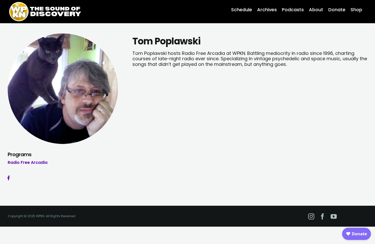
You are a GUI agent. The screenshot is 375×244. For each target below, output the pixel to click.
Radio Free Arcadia (27, 162)
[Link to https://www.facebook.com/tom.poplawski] (8, 178)
